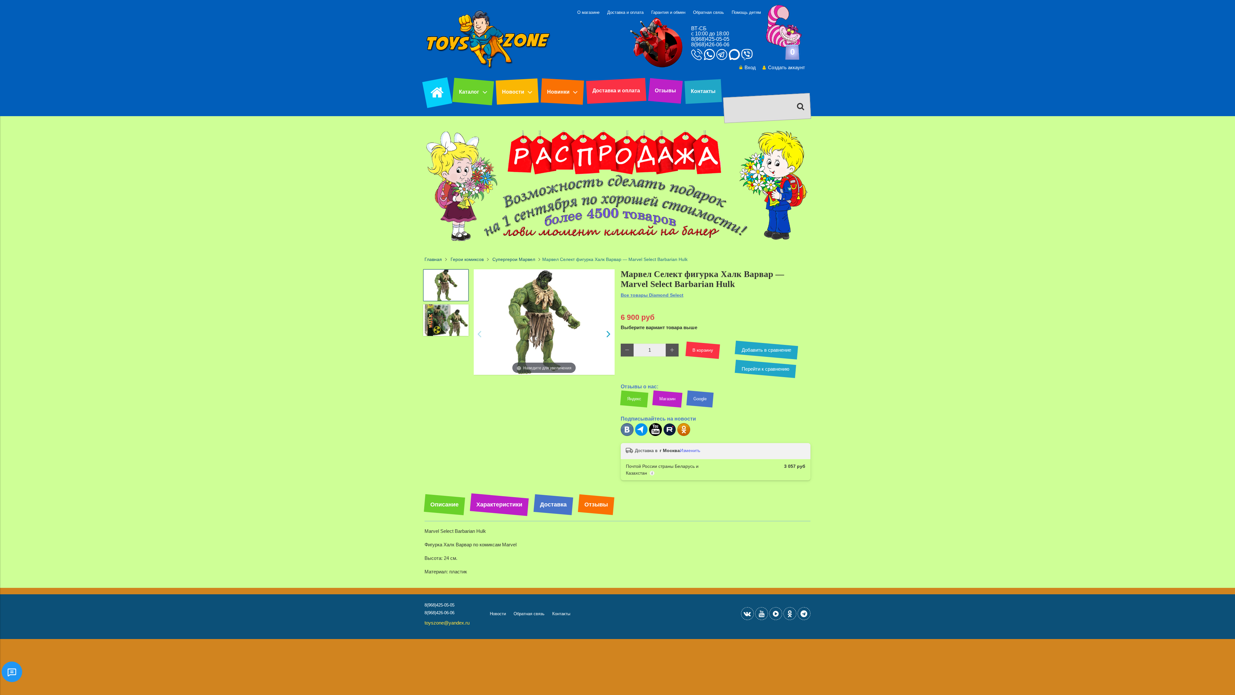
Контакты (703, 91)
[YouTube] (761, 613)
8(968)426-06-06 (710, 44)
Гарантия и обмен (668, 12)
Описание (444, 504)
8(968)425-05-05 (710, 39)
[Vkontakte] (747, 613)
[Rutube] (669, 434)
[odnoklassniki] (789, 613)
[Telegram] (641, 434)
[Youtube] (655, 434)
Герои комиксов (467, 259)
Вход (750, 67)
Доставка (553, 504)
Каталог (469, 92)
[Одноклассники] (683, 434)
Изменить (690, 450)
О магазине (588, 12)
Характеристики (499, 504)
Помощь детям (746, 12)
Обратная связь (708, 12)
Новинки (558, 92)
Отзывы (665, 90)
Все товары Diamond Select (652, 295)
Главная (433, 259)
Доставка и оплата (625, 12)
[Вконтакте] (627, 434)
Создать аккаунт (786, 67)
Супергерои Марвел (513, 259)
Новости (513, 92)
